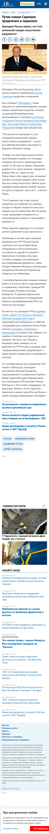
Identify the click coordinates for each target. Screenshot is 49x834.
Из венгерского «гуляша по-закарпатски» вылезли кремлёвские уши (24, 406)
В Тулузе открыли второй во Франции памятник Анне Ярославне (21, 701)
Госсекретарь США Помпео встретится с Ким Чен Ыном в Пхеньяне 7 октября (23, 689)
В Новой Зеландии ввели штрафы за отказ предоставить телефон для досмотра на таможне (24, 581)
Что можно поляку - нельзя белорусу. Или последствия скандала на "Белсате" (23, 643)
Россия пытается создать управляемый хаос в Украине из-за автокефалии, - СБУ (24, 416)
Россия (7, 438)
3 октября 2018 (23, 12)
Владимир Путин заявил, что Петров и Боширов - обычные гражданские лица (23, 315)
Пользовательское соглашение (15, 740)
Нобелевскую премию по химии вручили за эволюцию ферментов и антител (23, 612)
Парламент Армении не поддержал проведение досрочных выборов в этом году (23, 596)
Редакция (6, 734)
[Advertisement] (24, 477)
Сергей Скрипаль (12, 449)
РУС (39, 4)
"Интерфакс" (24, 103)
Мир (13, 12)
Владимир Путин (32, 89)
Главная (5, 12)
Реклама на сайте (9, 728)
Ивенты (5, 731)
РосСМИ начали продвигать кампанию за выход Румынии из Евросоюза (23, 626)
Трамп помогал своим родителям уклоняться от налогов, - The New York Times (21, 659)
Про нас (5, 725)
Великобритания (24, 438)
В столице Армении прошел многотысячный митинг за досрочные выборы (22, 675)
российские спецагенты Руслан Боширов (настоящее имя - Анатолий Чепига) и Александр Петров (24, 122)
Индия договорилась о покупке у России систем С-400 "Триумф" (23, 427)
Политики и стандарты (12, 736)
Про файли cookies (10, 828)
